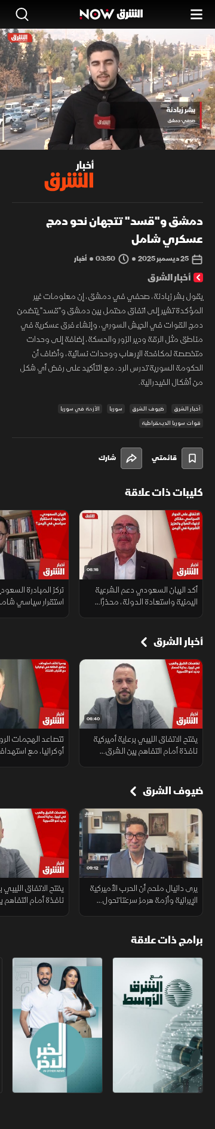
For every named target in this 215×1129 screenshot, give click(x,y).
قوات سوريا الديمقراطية (171, 423)
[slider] (107, 140)
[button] (58, 127)
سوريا (115, 409)
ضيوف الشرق (148, 409)
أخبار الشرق (187, 409)
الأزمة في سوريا (80, 409)
